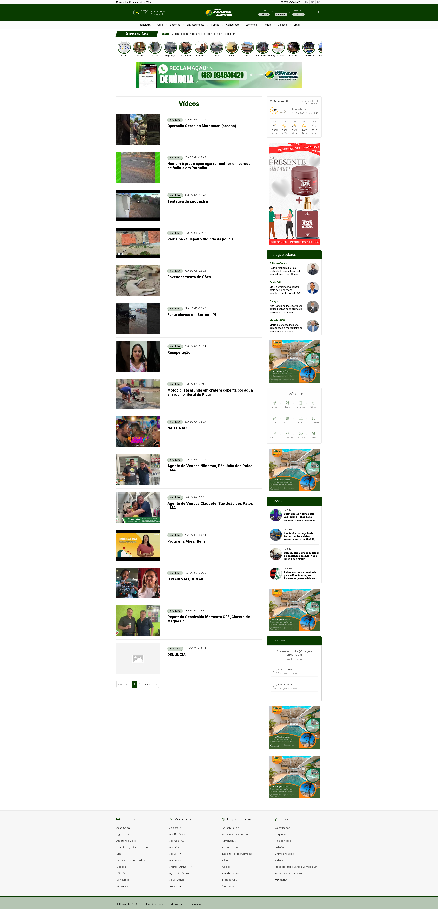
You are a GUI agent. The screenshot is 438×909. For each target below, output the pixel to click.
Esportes (175, 24)
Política (215, 24)
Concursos (232, 24)
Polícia (267, 24)
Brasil (297, 24)
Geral (160, 24)
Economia (251, 24)
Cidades (282, 24)
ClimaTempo (313, 103)
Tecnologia (144, 24)
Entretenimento (195, 24)
